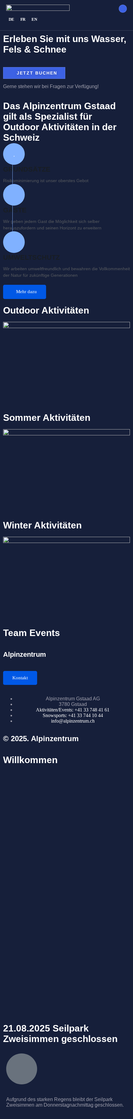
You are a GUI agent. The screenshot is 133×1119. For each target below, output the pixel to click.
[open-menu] (123, 9)
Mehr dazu (26, 291)
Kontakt (20, 677)
